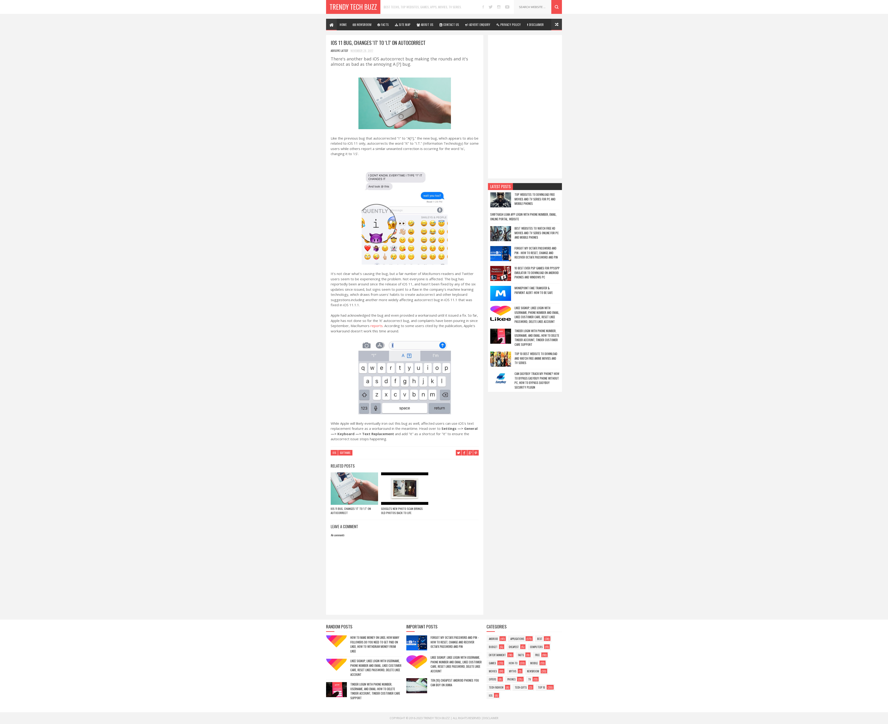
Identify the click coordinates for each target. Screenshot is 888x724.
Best (539, 639)
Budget (493, 647)
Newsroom (533, 671)
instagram (498, 7)
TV (529, 679)
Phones (511, 679)
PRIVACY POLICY (510, 24)
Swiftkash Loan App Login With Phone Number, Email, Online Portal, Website (523, 216)
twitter (491, 7)
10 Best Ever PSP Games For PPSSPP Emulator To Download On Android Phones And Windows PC (537, 272)
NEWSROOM (364, 24)
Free (537, 655)
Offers (492, 679)
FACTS (384, 24)
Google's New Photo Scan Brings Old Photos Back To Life (402, 511)
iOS (334, 453)
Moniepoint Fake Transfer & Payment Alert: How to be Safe (534, 290)
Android (493, 639)
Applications (517, 639)
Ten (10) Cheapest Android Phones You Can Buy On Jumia (455, 682)
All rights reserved (466, 718)
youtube (507, 7)
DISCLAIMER (536, 24)
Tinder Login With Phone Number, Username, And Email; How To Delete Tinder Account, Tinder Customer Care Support (537, 337)
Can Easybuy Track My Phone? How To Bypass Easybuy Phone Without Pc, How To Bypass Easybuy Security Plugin (537, 380)
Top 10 (541, 687)
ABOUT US (427, 24)
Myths (512, 671)
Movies (493, 671)
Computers (536, 647)
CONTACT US (450, 24)
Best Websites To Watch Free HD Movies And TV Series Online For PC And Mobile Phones (537, 233)
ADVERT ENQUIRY (479, 24)
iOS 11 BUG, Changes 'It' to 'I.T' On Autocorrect (351, 511)
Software (345, 453)
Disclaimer (490, 718)
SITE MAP (404, 24)
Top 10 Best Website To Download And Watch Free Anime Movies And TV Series (536, 358)
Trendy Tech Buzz (353, 7)
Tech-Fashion (496, 687)
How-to (513, 663)
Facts (521, 655)
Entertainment (497, 655)
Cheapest (514, 647)
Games (492, 663)
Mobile (534, 663)
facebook (483, 7)
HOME (343, 24)
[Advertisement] (525, 106)
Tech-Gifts (521, 687)
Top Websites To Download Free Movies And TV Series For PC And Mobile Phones (535, 199)
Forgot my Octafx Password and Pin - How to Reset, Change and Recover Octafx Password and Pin (536, 252)
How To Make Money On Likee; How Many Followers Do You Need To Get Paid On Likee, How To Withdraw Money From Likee (374, 644)
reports (376, 325)
